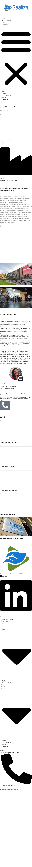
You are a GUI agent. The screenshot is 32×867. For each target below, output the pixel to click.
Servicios (3, 22)
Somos (3, 16)
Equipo (4, 18)
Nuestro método (6, 20)
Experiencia (4, 24)
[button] (16, 58)
